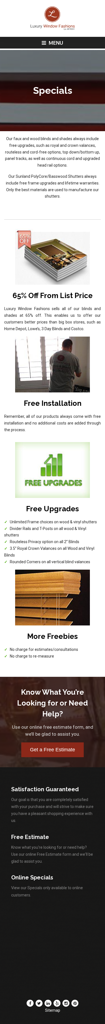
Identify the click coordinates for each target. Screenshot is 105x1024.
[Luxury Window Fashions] (52, 29)
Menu (55, 43)
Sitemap (52, 1010)
